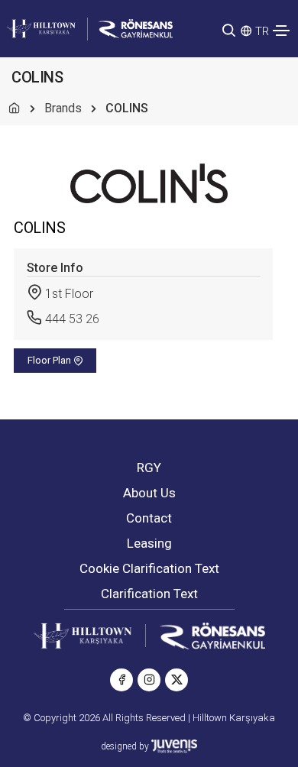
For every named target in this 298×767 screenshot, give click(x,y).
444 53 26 (72, 319)
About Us (149, 492)
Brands (63, 108)
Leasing (149, 543)
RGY (149, 467)
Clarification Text (149, 593)
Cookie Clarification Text (149, 568)
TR (262, 31)
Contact (149, 518)
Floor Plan (50, 360)
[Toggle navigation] (281, 30)
